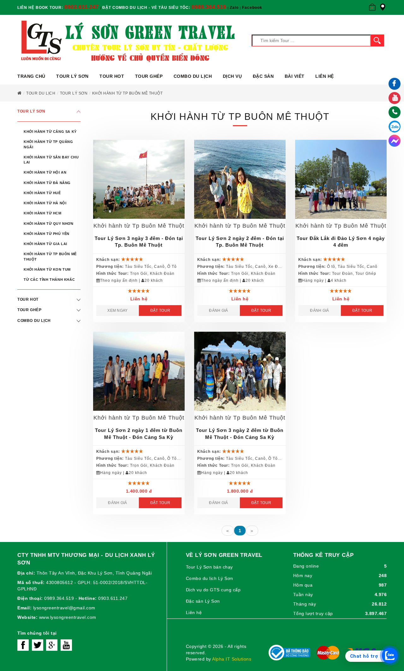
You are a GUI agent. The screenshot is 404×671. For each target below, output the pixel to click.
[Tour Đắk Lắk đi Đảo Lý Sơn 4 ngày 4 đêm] (341, 179)
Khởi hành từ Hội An (45, 172)
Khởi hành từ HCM (43, 213)
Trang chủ (31, 76)
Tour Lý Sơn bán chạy (209, 566)
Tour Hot (111, 76)
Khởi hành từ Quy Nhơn (49, 223)
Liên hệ (324, 76)
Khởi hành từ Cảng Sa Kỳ (50, 131)
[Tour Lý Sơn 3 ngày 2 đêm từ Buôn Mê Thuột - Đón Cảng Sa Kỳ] (240, 371)
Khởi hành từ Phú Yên (46, 234)
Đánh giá (218, 310)
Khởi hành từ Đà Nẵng (47, 183)
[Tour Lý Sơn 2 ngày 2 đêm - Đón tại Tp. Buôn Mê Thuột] (240, 179)
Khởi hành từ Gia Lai (45, 244)
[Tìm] (377, 40)
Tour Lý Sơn (72, 76)
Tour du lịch (40, 93)
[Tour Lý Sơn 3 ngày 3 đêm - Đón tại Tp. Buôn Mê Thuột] (139, 179)
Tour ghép (149, 76)
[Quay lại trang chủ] (19, 93)
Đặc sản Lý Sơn (203, 601)
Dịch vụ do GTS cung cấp (213, 589)
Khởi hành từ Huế (42, 193)
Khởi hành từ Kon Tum (47, 269)
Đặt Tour (160, 310)
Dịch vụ (232, 76)
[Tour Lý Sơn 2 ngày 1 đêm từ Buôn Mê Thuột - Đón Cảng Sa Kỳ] (139, 371)
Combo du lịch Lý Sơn (209, 578)
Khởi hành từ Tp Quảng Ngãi (48, 144)
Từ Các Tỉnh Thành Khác (49, 279)
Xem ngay (117, 310)
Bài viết (295, 76)
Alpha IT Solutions (231, 659)
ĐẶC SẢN (263, 76)
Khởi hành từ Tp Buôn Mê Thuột (50, 256)
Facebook (252, 7)
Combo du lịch (193, 76)
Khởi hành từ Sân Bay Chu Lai (51, 159)
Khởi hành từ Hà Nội (45, 203)
